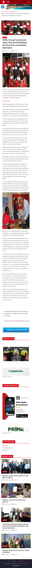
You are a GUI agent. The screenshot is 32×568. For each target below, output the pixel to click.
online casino (6, 101)
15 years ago (7, 51)
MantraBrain (16, 565)
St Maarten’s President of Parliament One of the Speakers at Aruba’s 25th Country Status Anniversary (16, 313)
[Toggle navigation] (8, 2)
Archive (5, 37)
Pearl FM (15, 51)
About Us (5, 445)
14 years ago (7, 480)
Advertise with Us (7, 448)
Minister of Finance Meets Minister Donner (16, 321)
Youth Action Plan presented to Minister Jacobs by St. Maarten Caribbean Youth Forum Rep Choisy (15, 526)
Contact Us (5, 450)
